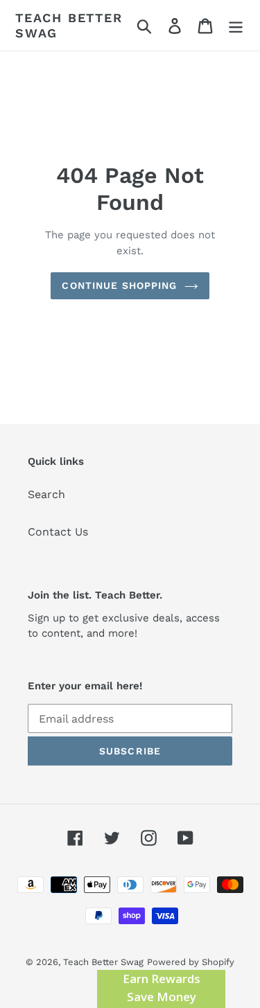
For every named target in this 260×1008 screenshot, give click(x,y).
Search (46, 494)
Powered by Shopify (190, 962)
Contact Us (58, 531)
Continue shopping (119, 285)
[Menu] (235, 25)
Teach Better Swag (69, 25)
